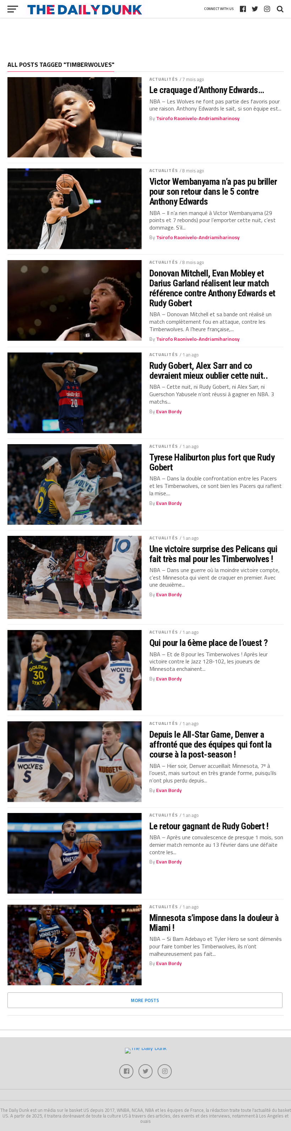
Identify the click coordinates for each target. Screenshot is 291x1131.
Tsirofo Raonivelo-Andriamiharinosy (198, 118)
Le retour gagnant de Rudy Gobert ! (209, 826)
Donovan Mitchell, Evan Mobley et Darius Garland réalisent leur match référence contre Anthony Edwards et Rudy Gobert (212, 288)
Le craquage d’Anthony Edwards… (206, 90)
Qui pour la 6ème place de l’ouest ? (208, 643)
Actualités (163, 79)
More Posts (145, 1000)
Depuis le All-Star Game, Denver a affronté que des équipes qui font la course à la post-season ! (210, 744)
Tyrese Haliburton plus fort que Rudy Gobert (212, 462)
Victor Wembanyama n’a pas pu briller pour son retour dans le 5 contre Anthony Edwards (213, 191)
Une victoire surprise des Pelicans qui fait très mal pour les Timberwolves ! (213, 554)
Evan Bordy (169, 411)
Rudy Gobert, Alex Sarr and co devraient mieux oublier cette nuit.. (208, 371)
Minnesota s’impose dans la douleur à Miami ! (214, 923)
